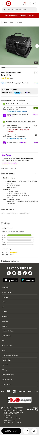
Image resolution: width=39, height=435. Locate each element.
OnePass (5, 316)
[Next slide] (37, 46)
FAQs (3, 350)
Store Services (6, 384)
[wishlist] (29, 3)
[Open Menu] (4, 4)
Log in (14, 163)
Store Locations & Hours (10, 355)
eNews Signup (6, 292)
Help (3, 340)
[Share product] (34, 431)
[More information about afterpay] (11, 93)
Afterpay (4, 311)
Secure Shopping (7, 379)
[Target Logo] (8, 3)
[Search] (4, 9)
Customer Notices (8, 331)
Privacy (18, 418)
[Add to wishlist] (26, 431)
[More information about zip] (30, 93)
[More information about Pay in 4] (21, 93)
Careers (4, 326)
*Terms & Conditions (9, 423)
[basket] (34, 3)
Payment (5, 365)
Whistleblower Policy (10, 420)
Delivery (4, 370)
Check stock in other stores (17, 111)
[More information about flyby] (27, 83)
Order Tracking (7, 345)
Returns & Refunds (8, 374)
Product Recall (6, 336)
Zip (3, 307)
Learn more (6, 163)
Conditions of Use (9, 418)
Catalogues (5, 287)
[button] (11, 431)
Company (5, 321)
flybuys (4, 302)
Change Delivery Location (16, 138)
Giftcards (5, 297)
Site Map (19, 423)
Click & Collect (6, 360)
